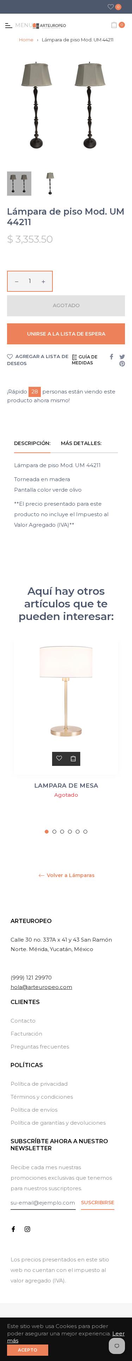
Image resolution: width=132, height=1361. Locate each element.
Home (26, 39)
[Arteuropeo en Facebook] (13, 1228)
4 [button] (70, 832)
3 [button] (62, 832)
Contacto (23, 1020)
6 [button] (85, 832)
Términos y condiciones (42, 1096)
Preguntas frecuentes (40, 1046)
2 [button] (54, 832)
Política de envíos (34, 1109)
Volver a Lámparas (70, 875)
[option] (66, 737)
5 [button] (78, 832)
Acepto (27, 1350)
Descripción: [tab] (32, 443)
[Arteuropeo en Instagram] (27, 1228)
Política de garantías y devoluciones (58, 1122)
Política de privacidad (39, 1083)
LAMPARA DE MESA (66, 785)
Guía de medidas (85, 359)
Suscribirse (97, 1202)
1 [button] (47, 832)
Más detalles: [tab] (82, 443)
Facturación (26, 1033)
